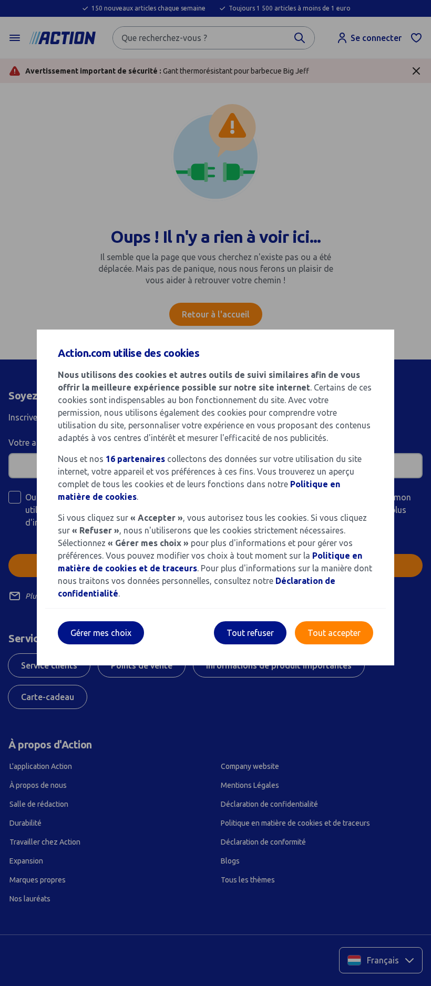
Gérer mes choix (100, 633)
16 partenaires (135, 459)
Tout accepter (334, 633)
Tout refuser (250, 633)
